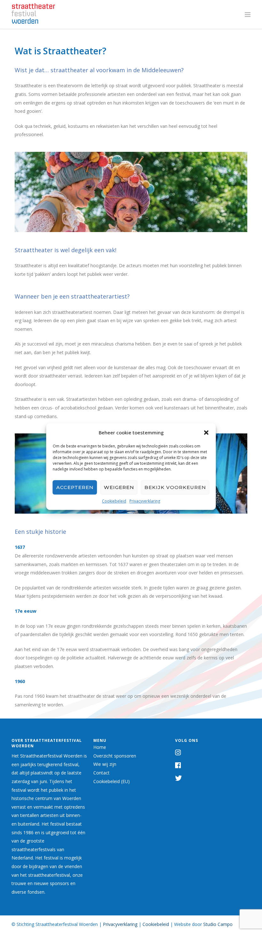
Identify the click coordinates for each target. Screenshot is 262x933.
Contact (101, 773)
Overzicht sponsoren (114, 756)
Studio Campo (218, 924)
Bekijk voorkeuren (175, 487)
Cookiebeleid (114, 501)
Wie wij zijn (104, 764)
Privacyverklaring (144, 501)
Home (99, 747)
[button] (206, 432)
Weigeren (119, 487)
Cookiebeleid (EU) (111, 781)
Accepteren (75, 487)
